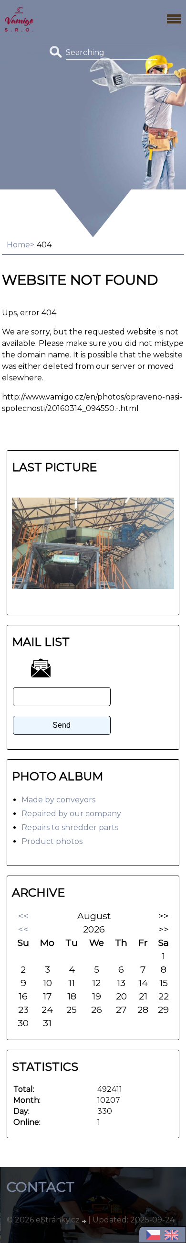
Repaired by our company (71, 813)
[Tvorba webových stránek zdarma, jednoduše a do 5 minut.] (85, 1221)
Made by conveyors (58, 799)
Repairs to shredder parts (69, 827)
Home (18, 244)
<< (23, 915)
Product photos (52, 841)
